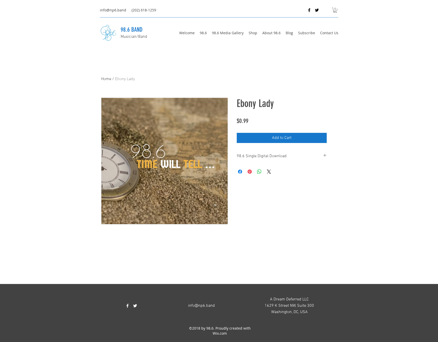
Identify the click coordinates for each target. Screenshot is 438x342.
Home (106, 79)
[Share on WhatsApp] (259, 172)
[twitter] (316, 10)
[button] (335, 10)
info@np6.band (113, 10)
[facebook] (309, 10)
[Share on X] (269, 172)
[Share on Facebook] (240, 172)
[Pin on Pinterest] (250, 172)
